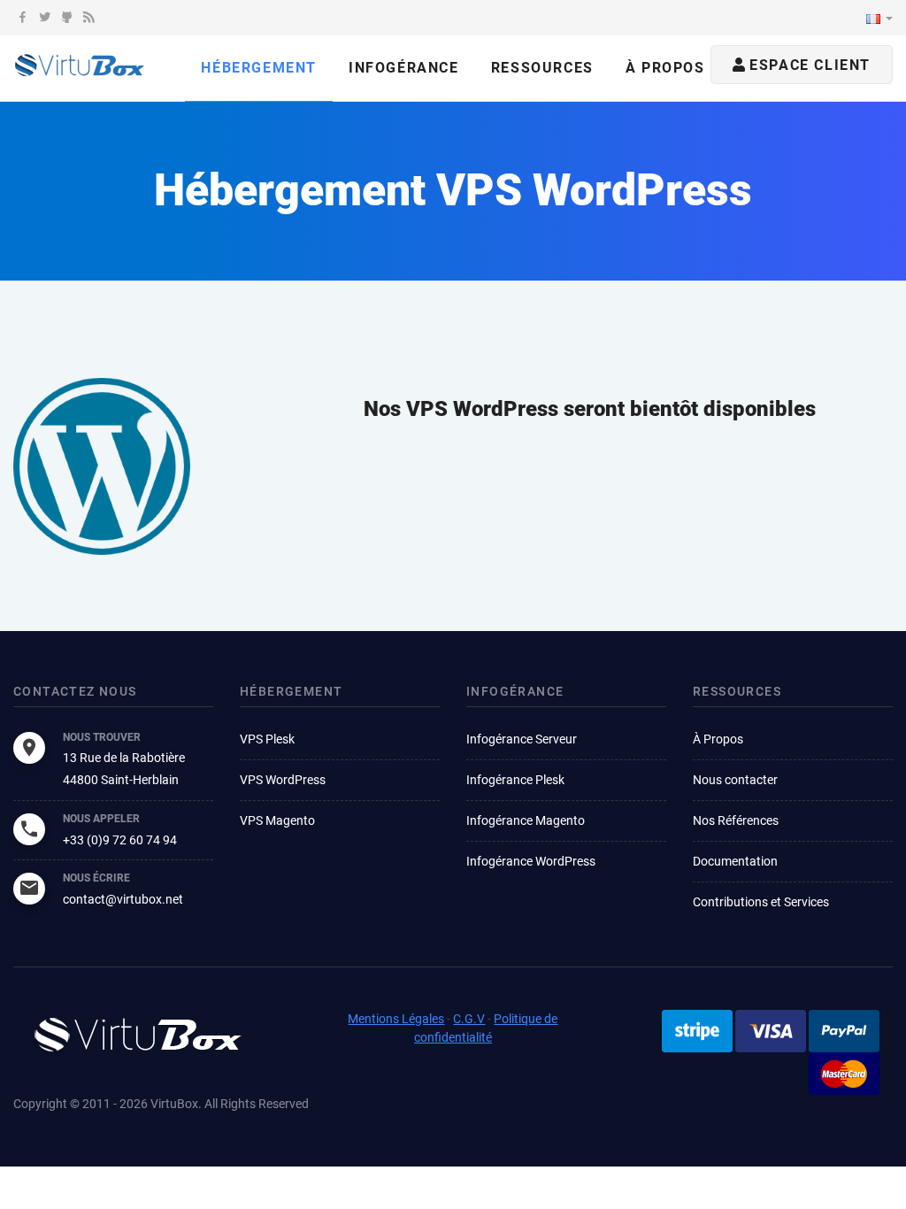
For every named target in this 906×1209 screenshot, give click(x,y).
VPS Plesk (267, 739)
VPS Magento (277, 820)
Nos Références (736, 820)
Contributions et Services (761, 902)
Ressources (542, 67)
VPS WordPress (283, 780)
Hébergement (259, 67)
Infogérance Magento (525, 820)
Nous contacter (735, 780)
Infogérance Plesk (515, 780)
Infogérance (404, 67)
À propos (665, 67)
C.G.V (469, 1019)
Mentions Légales (396, 1019)
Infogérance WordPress (530, 861)
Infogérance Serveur (521, 739)
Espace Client (808, 65)
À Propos (718, 739)
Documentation (735, 861)
